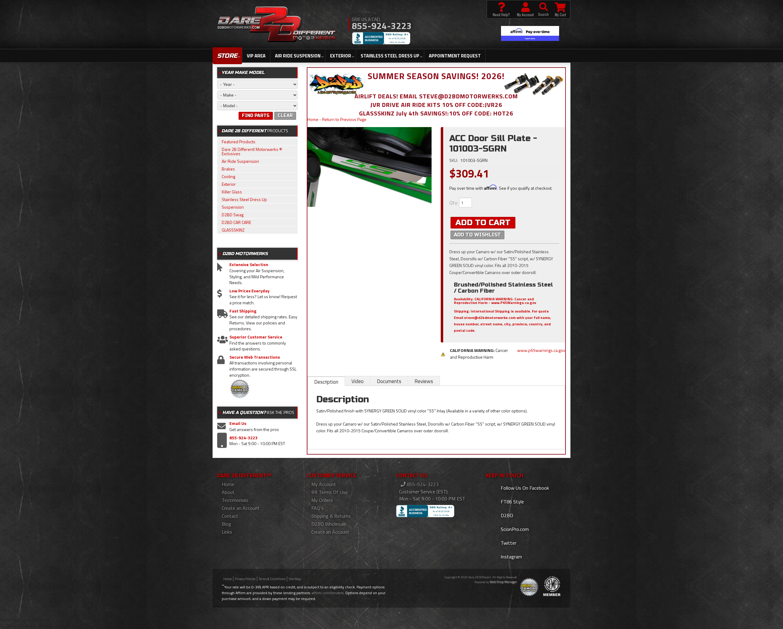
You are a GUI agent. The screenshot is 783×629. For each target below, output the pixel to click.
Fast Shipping (242, 311)
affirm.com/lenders (327, 593)
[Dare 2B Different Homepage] (277, 25)
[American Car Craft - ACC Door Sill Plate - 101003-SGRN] (369, 167)
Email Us (237, 423)
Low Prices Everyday (249, 291)
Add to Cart (482, 222)
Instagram (510, 556)
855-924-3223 (243, 438)
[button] (543, 9)
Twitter (507, 543)
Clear (285, 115)
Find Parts (255, 115)
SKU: (454, 160)
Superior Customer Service (255, 337)
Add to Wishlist (477, 235)
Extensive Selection (248, 264)
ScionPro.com (514, 529)
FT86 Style (511, 501)
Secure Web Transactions (254, 357)
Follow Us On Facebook (524, 488)
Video (357, 381)
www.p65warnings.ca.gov (541, 350)
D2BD (506, 515)
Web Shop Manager (503, 582)
